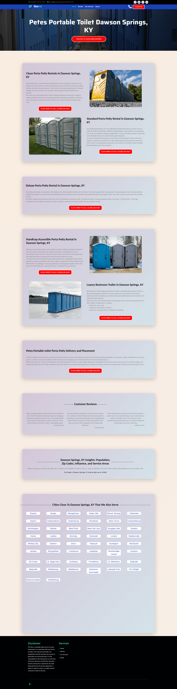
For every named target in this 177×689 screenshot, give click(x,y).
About (97, 7)
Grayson (134, 551)
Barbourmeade (33, 580)
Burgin (53, 513)
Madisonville (134, 536)
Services (64, 643)
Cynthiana (73, 562)
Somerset (93, 536)
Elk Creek (33, 562)
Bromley (73, 536)
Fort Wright (134, 569)
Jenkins (33, 551)
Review (80, 7)
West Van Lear (93, 528)
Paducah (93, 544)
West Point (73, 528)
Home (74, 7)
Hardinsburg (53, 580)
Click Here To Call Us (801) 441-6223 (88, 39)
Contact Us (138, 7)
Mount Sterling (113, 513)
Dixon (73, 544)
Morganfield (53, 551)
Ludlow (53, 536)
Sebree (53, 528)
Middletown (73, 569)
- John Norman (58, 425)
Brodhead (93, 521)
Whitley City (33, 544)
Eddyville (134, 562)
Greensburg (73, 521)
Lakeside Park (114, 569)
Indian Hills (93, 513)
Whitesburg (53, 569)
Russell (33, 513)
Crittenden (134, 513)
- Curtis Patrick (99, 428)
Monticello (134, 544)
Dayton (33, 521)
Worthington (33, 528)
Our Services (89, 7)
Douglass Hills (114, 528)
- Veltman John (139, 425)
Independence (53, 521)
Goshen (134, 528)
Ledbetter (93, 551)
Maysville (33, 569)
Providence (94, 562)
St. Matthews (114, 562)
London (114, 536)
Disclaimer (34, 643)
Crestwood (73, 551)
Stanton (53, 544)
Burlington (113, 544)
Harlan (33, 536)
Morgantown (73, 513)
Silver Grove (114, 521)
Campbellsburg (134, 521)
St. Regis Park (53, 562)
